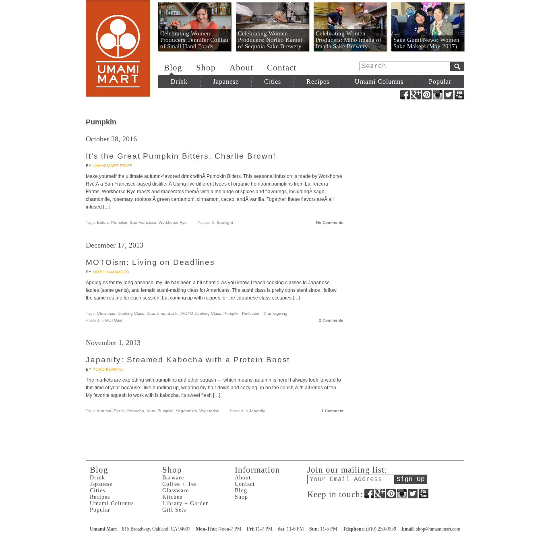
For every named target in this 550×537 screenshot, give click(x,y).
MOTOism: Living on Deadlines (150, 262)
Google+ (416, 94)
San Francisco (143, 222)
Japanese (226, 81)
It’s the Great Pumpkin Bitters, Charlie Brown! (181, 156)
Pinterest (427, 94)
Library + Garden (185, 503)
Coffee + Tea (179, 484)
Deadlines (156, 313)
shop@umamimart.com (438, 529)
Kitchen (172, 497)
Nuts (151, 411)
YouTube (459, 94)
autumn (104, 411)
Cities (272, 81)
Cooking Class (131, 313)
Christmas (106, 313)
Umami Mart (118, 48)
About (241, 67)
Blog (173, 67)
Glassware (175, 490)
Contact (281, 67)
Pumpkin (119, 222)
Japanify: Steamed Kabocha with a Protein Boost (188, 359)
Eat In (173, 313)
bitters (103, 222)
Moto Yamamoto (111, 272)
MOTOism (114, 320)
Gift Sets (174, 510)
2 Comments (331, 320)
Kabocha (135, 411)
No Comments (329, 222)
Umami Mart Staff (112, 165)
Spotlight (225, 222)
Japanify (257, 411)
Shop (206, 67)
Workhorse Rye (173, 222)
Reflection (251, 313)
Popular (440, 81)
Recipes (317, 81)
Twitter (448, 94)
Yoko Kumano (108, 369)
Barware (173, 478)
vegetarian (209, 411)
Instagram (437, 94)
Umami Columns (379, 81)
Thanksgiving (275, 313)
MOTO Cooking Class (201, 313)
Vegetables (186, 411)
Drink (179, 81)
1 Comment (332, 411)
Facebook (405, 94)
